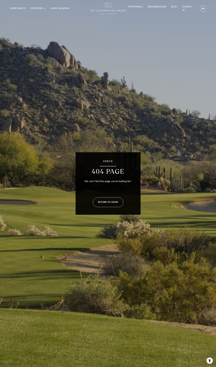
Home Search (17, 8)
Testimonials (135, 6)
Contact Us (187, 8)
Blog (174, 6)
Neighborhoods (157, 6)
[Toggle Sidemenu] (203, 8)
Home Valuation (60, 8)
